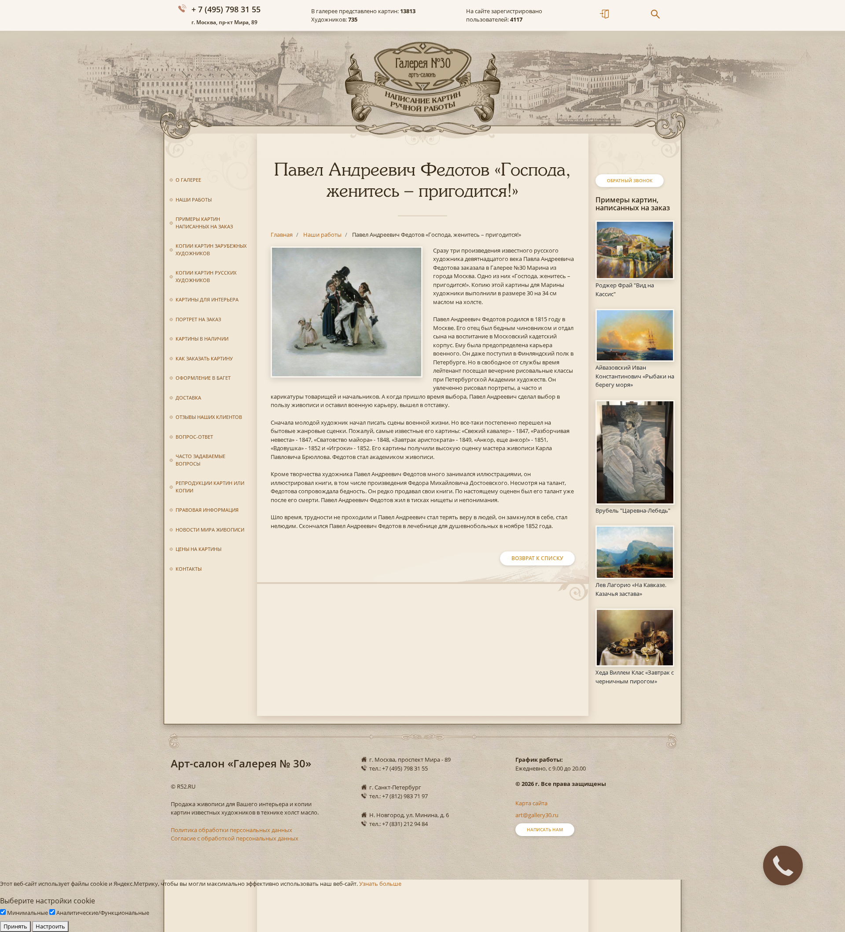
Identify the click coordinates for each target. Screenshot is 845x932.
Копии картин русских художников (206, 276)
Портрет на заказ (198, 319)
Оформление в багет (203, 377)
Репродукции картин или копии (210, 487)
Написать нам (545, 829)
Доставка (188, 397)
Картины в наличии (202, 338)
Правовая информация (207, 509)
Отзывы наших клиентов (209, 417)
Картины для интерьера (207, 299)
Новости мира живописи (210, 529)
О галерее (188, 179)
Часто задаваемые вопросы (200, 460)
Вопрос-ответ (194, 436)
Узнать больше (380, 884)
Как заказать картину (204, 358)
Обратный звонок (629, 180)
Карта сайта (531, 803)
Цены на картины (198, 549)
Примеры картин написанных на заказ (204, 223)
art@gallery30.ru (536, 815)
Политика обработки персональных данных (231, 830)
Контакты (189, 568)
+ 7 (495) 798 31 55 (226, 9)
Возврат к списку (537, 558)
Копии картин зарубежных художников (211, 249)
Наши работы (194, 199)
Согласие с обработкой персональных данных (234, 838)
